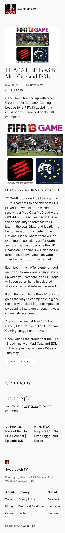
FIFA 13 (18, 90)
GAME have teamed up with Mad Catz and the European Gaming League (29, 102)
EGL (10, 90)
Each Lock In (14, 267)
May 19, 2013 (13, 84)
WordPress (29, 525)
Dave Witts (36, 84)
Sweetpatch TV (26, 8)
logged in (31, 406)
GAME (11, 361)
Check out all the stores (22, 339)
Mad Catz (27, 361)
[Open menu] (57, 9)
